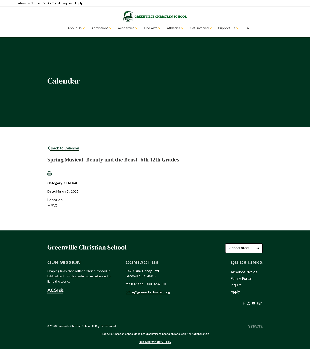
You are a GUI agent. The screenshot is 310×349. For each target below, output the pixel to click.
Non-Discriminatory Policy (155, 342)
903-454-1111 (156, 284)
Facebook (244, 304)
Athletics (174, 28)
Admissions (100, 28)
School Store (239, 248)
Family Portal (51, 3)
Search (248, 28)
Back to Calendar (64, 148)
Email (253, 304)
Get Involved (200, 28)
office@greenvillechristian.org (148, 292)
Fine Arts (151, 28)
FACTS (259, 304)
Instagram (248, 304)
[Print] (49, 174)
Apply (79, 3)
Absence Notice (29, 3)
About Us (75, 28)
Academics (126, 28)
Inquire (67, 3)
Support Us (227, 28)
